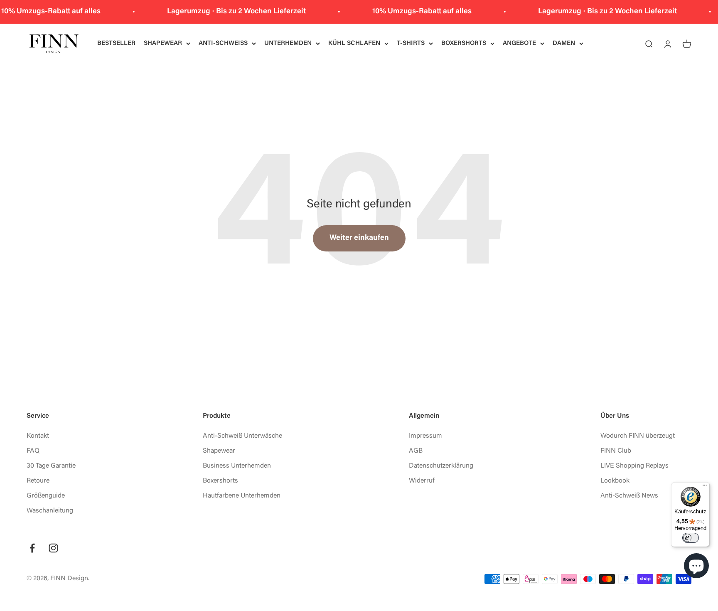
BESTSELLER (116, 43)
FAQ (33, 451)
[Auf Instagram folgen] (53, 548)
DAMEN (564, 43)
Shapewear (219, 451)
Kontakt (38, 436)
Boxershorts (220, 481)
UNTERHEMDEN (288, 43)
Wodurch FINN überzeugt (637, 436)
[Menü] (705, 487)
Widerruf (422, 481)
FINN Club (615, 451)
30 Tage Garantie (51, 466)
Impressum (425, 436)
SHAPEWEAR (163, 43)
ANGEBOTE (519, 43)
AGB (416, 451)
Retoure (38, 481)
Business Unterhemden (237, 466)
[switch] (690, 538)
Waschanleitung (50, 511)
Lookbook (614, 481)
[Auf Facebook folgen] (32, 548)
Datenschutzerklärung (441, 466)
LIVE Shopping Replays (634, 466)
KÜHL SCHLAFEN (354, 43)
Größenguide (46, 496)
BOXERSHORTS (463, 43)
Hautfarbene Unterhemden (241, 496)
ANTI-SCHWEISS (223, 43)
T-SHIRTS (411, 43)
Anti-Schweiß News (629, 496)
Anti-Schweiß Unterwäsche (242, 436)
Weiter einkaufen (359, 238)
